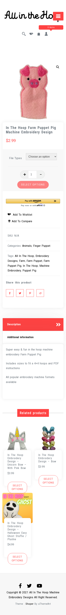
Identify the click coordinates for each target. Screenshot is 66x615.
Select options (33, 184)
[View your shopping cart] (39, 34)
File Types (15, 158)
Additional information (20, 337)
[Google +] (40, 293)
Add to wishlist (22, 214)
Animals (27, 245)
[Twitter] (20, 293)
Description (14, 324)
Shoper (30, 603)
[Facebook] (10, 293)
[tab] (33, 324)
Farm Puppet (34, 260)
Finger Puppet (41, 245)
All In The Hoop (24, 256)
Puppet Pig (29, 270)
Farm (22, 260)
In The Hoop (30, 265)
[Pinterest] (30, 293)
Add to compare (22, 221)
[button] (58, 67)
